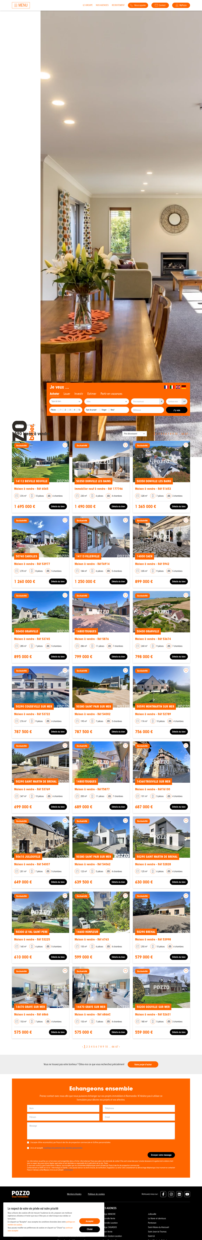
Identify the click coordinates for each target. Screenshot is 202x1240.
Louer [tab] (67, 394)
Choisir (89, 1229)
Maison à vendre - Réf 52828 (153, 864)
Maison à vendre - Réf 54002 (92, 714)
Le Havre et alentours (157, 1218)
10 (176, 433)
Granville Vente (109, 1218)
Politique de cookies (96, 1194)
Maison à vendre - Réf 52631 (153, 1014)
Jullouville (152, 1214)
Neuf (112, 410)
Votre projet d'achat (143, 1064)
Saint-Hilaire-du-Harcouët (158, 1227)
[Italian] (172, 387)
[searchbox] (66, 401)
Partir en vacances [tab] (111, 394)
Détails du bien (58, 506)
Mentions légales (74, 1194)
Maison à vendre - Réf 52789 (153, 714)
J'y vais (176, 410)
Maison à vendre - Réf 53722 (32, 714)
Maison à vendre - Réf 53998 (153, 939)
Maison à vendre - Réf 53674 (153, 639)
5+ (80, 410)
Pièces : (54, 410)
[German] (184, 387)
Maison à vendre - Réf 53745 (32, 639)
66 (182, 433)
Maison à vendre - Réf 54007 (32, 864)
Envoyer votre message (161, 1155)
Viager (104, 410)
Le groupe (88, 5)
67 (186, 433)
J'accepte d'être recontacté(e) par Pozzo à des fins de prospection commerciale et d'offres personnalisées (70, 1142)
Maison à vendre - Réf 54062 (92, 864)
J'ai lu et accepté (56, 1148)
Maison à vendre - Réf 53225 (32, 939)
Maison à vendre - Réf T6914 (92, 564)
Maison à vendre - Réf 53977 (32, 564)
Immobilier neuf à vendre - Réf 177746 (99, 489)
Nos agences (102, 5)
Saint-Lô (151, 1236)
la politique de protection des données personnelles (62, 1148)
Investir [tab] (78, 394)
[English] (178, 387)
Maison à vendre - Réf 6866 (31, 1014)
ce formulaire (68, 1170)
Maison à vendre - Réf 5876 (92, 639)
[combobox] (65, 401)
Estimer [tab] (91, 394)
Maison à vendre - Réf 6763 (92, 939)
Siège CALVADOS (110, 1227)
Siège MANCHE (109, 1214)
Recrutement (118, 5)
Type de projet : (91, 410)
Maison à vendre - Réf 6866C (93, 1014)
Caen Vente (107, 1231)
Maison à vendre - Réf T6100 (152, 789)
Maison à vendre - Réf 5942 (152, 564)
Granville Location (110, 1223)
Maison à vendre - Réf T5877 (92, 789)
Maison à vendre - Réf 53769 (32, 789)
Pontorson (152, 1223)
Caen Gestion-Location (112, 1236)
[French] (166, 387)
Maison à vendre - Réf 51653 (153, 489)
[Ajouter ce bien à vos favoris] (65, 445)
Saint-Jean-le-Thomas (157, 1231)
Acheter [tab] (54, 394)
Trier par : (117, 433)
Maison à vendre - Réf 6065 (31, 489)
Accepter (89, 1221)
